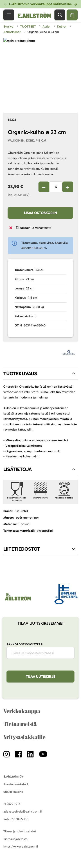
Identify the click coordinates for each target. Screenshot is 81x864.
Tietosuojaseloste (15, 839)
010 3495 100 (19, 819)
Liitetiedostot (21, 549)
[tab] (40, 374)
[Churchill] (68, 353)
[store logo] (17, 600)
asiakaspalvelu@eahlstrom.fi (22, 811)
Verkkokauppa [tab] (21, 711)
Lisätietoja (17, 469)
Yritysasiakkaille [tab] (24, 737)
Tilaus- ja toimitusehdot (19, 831)
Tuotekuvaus (20, 373)
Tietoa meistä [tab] (20, 724)
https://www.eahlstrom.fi (20, 846)
